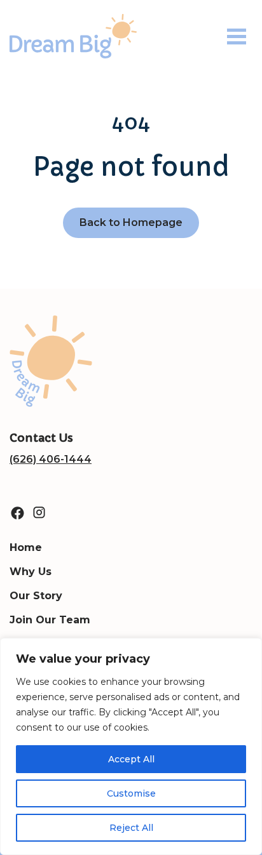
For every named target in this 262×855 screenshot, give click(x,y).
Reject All (131, 827)
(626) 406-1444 (51, 459)
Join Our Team (50, 620)
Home (26, 547)
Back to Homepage (131, 222)
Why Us (31, 572)
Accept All (131, 759)
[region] (131, 746)
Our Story (36, 596)
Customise (131, 793)
